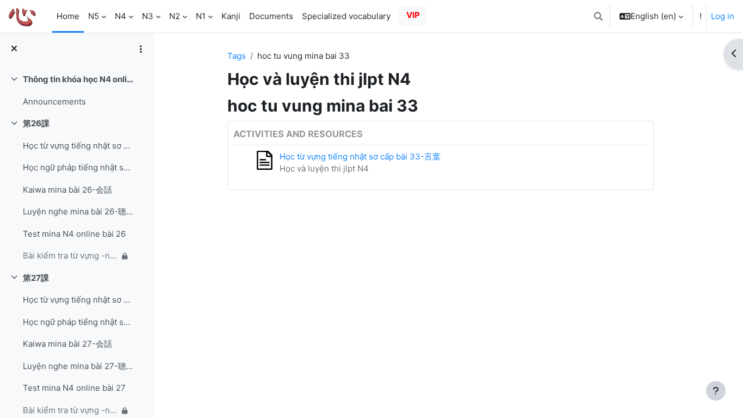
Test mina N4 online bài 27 (74, 388)
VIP (413, 15)
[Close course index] (14, 49)
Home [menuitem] (68, 16)
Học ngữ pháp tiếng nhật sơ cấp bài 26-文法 (78, 167)
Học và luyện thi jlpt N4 (324, 168)
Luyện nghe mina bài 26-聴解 (78, 211)
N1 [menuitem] (201, 16)
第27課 (36, 278)
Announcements (54, 101)
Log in (722, 16)
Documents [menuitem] (271, 16)
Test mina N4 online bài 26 (74, 234)
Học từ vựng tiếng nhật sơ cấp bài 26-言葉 (78, 145)
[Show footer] (716, 391)
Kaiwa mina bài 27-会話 (67, 344)
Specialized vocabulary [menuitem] (346, 16)
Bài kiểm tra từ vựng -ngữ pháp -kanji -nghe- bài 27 (70, 410)
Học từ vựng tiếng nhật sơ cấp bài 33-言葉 (360, 156)
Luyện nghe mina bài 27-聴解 (78, 366)
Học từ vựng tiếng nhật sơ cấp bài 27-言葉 (78, 299)
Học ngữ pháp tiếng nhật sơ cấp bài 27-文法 (78, 322)
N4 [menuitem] (120, 16)
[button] (598, 16)
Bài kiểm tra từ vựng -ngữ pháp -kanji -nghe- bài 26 (70, 255)
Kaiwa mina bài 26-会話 (67, 190)
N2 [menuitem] (174, 16)
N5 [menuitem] (93, 16)
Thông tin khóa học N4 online (78, 79)
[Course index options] (141, 49)
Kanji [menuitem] (230, 16)
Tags (236, 56)
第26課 (36, 123)
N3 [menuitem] (147, 16)
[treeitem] (77, 91)
